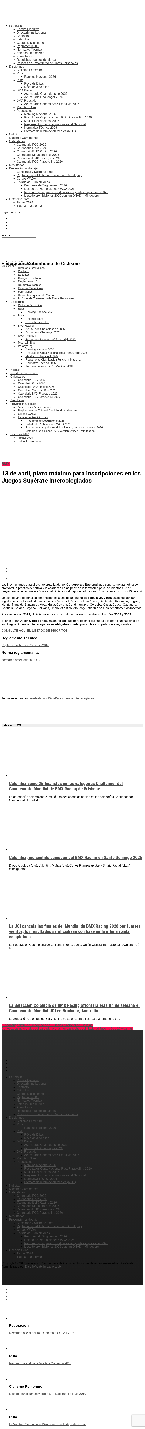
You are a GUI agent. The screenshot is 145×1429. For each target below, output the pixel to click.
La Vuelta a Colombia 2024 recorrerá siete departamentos (47, 1424)
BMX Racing (25, 90)
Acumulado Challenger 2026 (43, 97)
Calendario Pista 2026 (32, 148)
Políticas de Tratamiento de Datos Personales (47, 63)
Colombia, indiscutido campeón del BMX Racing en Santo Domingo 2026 (75, 857)
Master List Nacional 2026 (41, 120)
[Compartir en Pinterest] (76, 575)
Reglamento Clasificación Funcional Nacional (55, 124)
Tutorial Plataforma (29, 205)
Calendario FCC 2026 (31, 144)
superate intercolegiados (77, 698)
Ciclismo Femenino (30, 70)
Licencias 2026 (19, 199)
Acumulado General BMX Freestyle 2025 (51, 103)
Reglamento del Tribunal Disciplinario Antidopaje (49, 175)
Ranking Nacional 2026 (40, 76)
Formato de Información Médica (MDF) (50, 131)
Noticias (14, 134)
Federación (16, 25)
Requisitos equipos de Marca (36, 59)
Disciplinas (16, 66)
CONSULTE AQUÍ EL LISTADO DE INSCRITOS (35, 630)
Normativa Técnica (29, 49)
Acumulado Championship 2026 (45, 93)
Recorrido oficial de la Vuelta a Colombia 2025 (40, 1363)
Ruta (20, 73)
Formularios (25, 56)
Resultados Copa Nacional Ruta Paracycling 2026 (58, 117)
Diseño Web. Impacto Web (43, 1266)
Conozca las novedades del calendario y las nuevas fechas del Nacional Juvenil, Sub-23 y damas (67, 1028)
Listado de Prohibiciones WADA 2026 (49, 188)
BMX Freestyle (26, 100)
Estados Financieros (30, 53)
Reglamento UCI (28, 46)
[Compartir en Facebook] (76, 568)
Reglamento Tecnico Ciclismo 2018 (25, 645)
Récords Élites (34, 83)
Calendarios (17, 141)
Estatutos (23, 39)
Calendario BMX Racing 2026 (37, 151)
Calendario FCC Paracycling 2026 (40, 161)
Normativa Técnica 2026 (40, 127)
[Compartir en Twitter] (76, 571)
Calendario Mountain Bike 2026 (38, 154)
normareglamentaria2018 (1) (21, 659)
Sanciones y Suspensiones (35, 171)
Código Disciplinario (30, 42)
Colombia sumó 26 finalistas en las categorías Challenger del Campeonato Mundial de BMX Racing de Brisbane (66, 786)
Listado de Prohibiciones (33, 182)
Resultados (16, 165)
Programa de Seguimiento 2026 (45, 185)
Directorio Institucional (31, 32)
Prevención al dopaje (23, 168)
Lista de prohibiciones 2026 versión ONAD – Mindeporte (62, 195)
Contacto (23, 36)
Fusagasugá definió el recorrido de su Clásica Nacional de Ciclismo (47, 1025)
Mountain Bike (26, 107)
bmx (31, 698)
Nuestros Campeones (23, 137)
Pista (20, 80)
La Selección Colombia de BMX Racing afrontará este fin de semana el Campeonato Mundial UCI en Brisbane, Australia (74, 1008)
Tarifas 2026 (25, 202)
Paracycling (24, 110)
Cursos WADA (26, 178)
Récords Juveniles (36, 86)
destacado (41, 698)
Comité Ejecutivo (28, 29)
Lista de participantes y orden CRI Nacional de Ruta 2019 (47, 1393)
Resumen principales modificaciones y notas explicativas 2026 (66, 192)
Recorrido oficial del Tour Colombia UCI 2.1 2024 (42, 1332)
